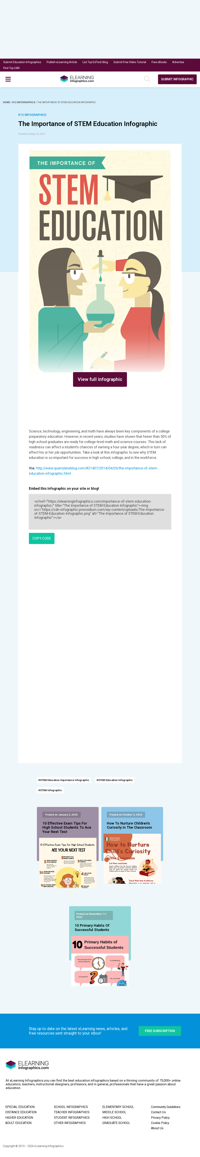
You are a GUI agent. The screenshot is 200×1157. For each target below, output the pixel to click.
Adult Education (18, 1123)
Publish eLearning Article (62, 62)
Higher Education (19, 1117)
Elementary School (118, 1107)
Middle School (114, 1112)
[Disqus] (100, 603)
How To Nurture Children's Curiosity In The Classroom (129, 825)
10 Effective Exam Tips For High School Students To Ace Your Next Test (66, 827)
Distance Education (21, 1112)
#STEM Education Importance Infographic (63, 780)
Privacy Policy (160, 1117)
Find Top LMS (11, 68)
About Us (157, 1128)
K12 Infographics (24, 102)
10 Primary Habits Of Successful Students (92, 928)
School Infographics (71, 1107)
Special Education (20, 1107)
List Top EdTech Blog (95, 62)
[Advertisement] (100, 29)
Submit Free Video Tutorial (129, 62)
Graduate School (116, 1123)
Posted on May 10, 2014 (31, 133)
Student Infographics (72, 1117)
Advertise (178, 62)
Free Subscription (160, 1031)
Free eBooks (159, 62)
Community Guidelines (165, 1107)
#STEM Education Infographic (114, 780)
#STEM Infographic (50, 790)
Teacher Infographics (71, 1112)
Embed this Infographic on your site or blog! (64, 488)
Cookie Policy (160, 1123)
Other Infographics (70, 1123)
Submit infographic (177, 79)
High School (112, 1117)
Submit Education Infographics (22, 62)
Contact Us (158, 1112)
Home (7, 102)
